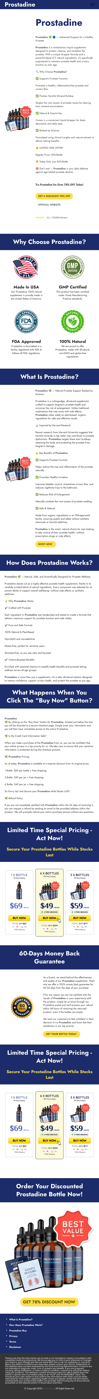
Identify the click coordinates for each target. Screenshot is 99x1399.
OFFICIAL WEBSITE (49, 204)
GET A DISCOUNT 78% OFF (54, 196)
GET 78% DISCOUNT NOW (49, 1302)
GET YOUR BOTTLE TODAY (61, 1034)
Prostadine (20, 4)
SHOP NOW (45, 544)
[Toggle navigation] (92, 4)
